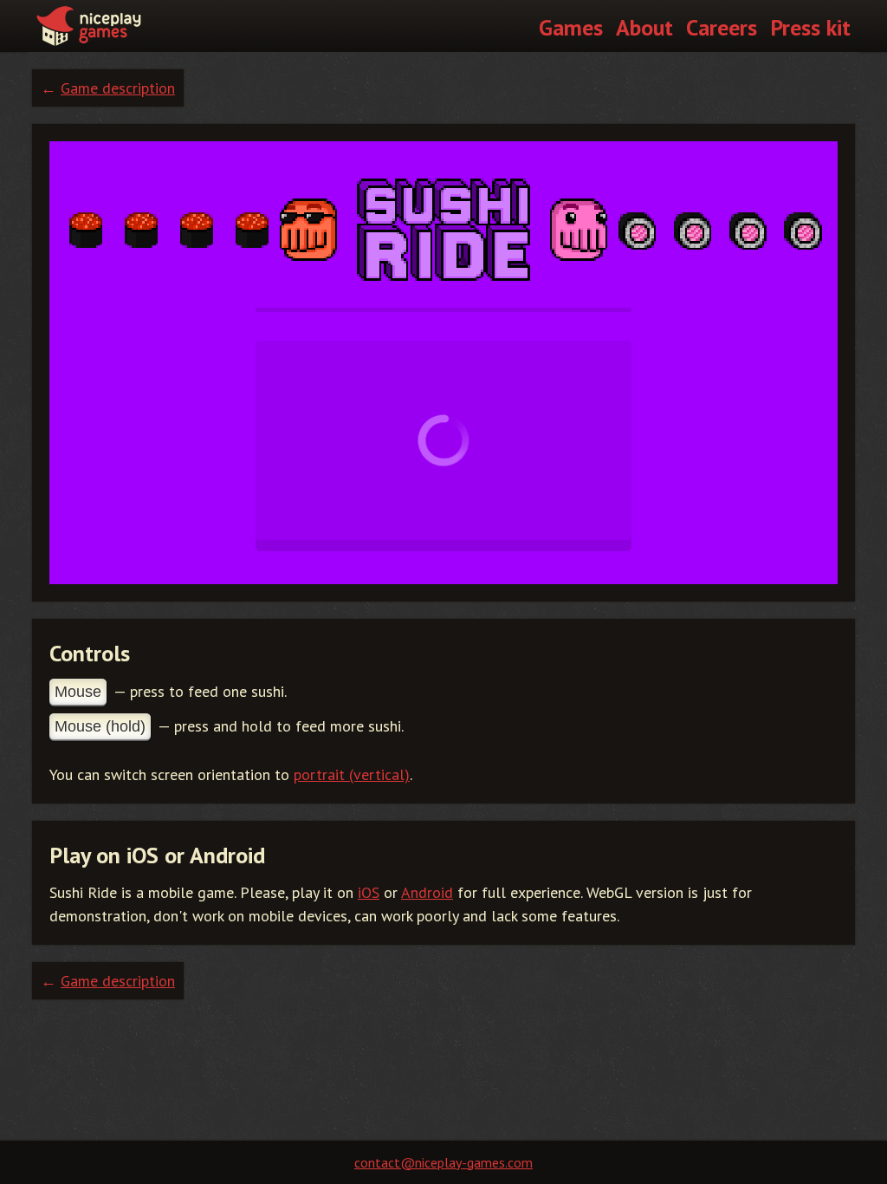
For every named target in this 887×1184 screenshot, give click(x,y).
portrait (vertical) (352, 774)
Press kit (810, 27)
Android (427, 892)
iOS (368, 892)
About (644, 27)
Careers (721, 27)
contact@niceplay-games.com (443, 1162)
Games (571, 27)
